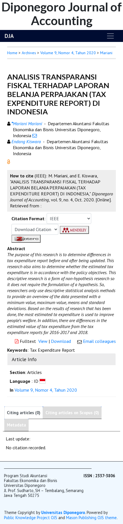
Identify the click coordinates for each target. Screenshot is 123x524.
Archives (29, 52)
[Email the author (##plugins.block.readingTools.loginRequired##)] (34, 135)
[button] (8, 161)
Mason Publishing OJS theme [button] (91, 517)
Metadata (16, 425)
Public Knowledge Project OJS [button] (30, 517)
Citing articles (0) (23, 412)
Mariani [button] (106, 52)
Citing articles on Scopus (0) (72, 412)
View (42, 341)
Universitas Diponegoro (63, 512)
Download (61, 341)
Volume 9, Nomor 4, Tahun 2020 (68, 52)
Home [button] (12, 52)
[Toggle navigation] (110, 36)
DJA (9, 36)
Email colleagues (99, 341)
